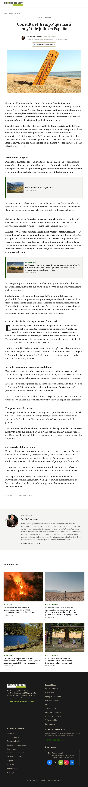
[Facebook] (49, 762)
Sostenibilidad (50, 708)
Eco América (50, 724)
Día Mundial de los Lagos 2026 (38, 187)
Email (30, 495)
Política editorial (13, 741)
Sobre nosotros (13, 737)
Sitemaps (10, 772)
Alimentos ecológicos (53, 716)
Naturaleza (49, 693)
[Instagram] (66, 762)
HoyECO (10, 761)
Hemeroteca (12, 768)
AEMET (58, 129)
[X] (55, 762)
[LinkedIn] (72, 762)
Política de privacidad (15, 753)
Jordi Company (36, 37)
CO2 (46, 704)
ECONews (10, 764)
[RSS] (60, 762)
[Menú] (81, 4)
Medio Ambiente (14, 13)
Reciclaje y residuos (53, 712)
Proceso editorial (50, 37)
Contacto (10, 733)
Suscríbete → (55, 740)
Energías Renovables (53, 696)
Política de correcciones (16, 745)
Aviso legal (11, 749)
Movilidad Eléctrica (52, 700)
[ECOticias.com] (14, 4)
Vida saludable (51, 720)
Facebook (23, 495)
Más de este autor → (30, 543)
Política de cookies (14, 757)
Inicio (5, 13)
